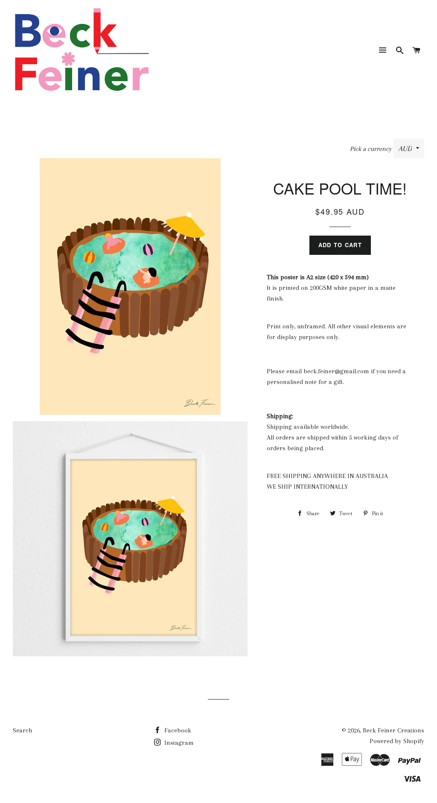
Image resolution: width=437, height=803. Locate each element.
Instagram (178, 743)
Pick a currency (371, 149)
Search (22, 730)
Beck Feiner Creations (393, 730)
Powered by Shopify (397, 741)
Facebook (177, 730)
